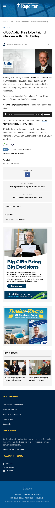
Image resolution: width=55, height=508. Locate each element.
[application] (27, 114)
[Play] (6, 114)
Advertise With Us (10, 410)
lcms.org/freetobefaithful (18, 105)
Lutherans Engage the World (21, 498)
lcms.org (17, 495)
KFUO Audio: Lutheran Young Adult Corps (27, 198)
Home (4, 22)
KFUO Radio (40, 498)
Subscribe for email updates (14, 449)
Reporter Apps (8, 419)
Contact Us (8, 215)
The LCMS (10, 44)
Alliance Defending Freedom (35, 77)
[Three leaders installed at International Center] (40, 367)
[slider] (47, 114)
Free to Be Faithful (24, 150)
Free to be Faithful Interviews (13, 153)
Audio (14, 150)
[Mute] (42, 114)
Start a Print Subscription (13, 405)
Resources (6, 27)
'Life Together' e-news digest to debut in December (27, 187)
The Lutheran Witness (32, 495)
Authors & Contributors (12, 414)
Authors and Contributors (14, 220)
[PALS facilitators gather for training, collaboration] (15, 367)
